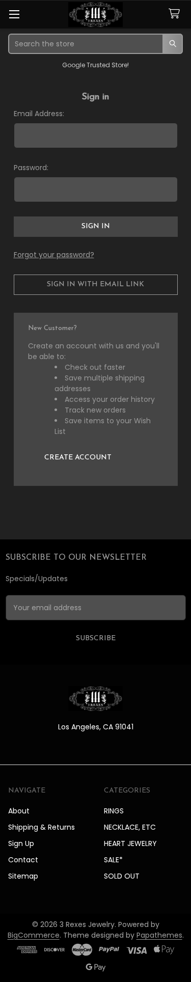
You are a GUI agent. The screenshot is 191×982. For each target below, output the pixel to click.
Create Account (78, 457)
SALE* (113, 860)
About (19, 811)
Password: (31, 167)
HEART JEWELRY (130, 843)
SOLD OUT (122, 876)
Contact (23, 860)
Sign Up (21, 843)
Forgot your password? (54, 255)
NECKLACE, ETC (130, 827)
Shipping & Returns (41, 827)
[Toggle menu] (14, 14)
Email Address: (39, 113)
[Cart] (176, 14)
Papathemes (159, 935)
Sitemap (23, 876)
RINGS (114, 811)
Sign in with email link (95, 284)
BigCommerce (34, 935)
